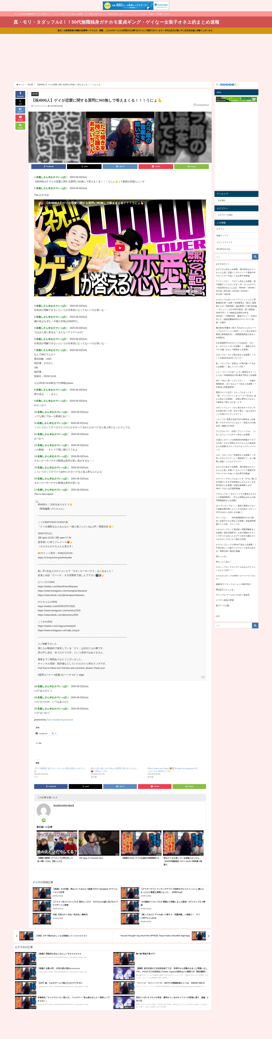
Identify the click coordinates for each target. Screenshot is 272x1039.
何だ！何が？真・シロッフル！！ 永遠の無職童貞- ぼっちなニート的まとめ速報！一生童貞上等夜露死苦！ (236, 384)
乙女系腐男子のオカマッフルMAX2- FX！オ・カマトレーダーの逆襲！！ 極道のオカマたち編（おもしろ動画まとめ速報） (236, 346)
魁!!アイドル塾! (223, 605)
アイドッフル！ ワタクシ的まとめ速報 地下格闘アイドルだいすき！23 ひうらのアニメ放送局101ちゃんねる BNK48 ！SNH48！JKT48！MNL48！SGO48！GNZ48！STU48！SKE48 (236, 287)
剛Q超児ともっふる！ (225, 590)
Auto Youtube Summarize (60, 719)
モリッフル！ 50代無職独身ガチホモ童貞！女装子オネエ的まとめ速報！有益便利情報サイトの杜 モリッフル (236, 521)
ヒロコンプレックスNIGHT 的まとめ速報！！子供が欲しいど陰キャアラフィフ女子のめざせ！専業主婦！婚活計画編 (236, 548)
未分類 (35, 94)
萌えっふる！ (222, 556)
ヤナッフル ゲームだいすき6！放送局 (232, 595)
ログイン (220, 229)
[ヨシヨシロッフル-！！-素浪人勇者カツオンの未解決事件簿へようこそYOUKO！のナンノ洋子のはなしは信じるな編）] (236, 509)
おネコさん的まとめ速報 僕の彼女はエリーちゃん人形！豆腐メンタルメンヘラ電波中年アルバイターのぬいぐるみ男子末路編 (236, 272)
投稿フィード (222, 236)
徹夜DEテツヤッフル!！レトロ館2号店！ (234, 584)
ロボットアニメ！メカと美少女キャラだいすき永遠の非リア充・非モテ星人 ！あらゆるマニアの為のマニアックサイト (236, 411)
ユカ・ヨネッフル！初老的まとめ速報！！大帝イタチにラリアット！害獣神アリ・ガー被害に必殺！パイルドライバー (236, 458)
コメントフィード (224, 242)
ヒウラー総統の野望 (225, 600)
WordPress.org (223, 249)
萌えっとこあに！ (224, 562)
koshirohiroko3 (203, 105)
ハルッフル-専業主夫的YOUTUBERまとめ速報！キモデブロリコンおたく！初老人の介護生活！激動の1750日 (236, 422)
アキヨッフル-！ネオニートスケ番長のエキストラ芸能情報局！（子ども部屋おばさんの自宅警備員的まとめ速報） (236, 497)
